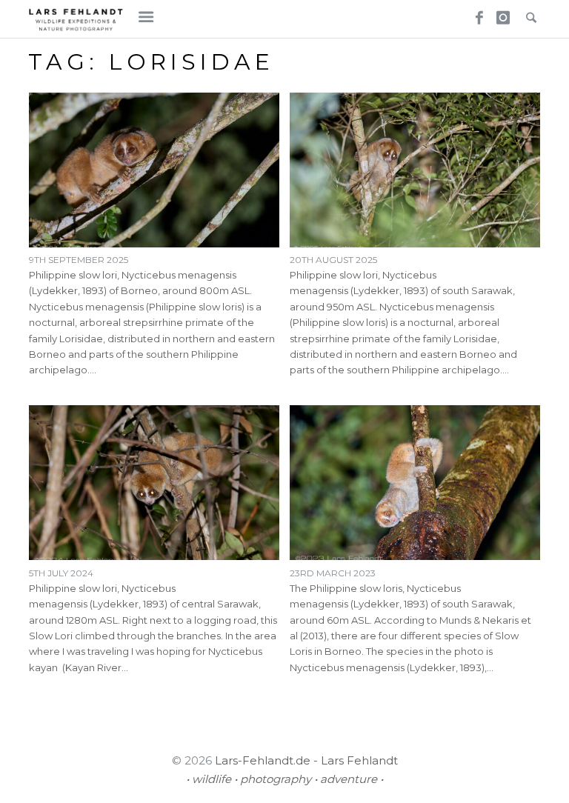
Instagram (501, 13)
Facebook (474, 13)
